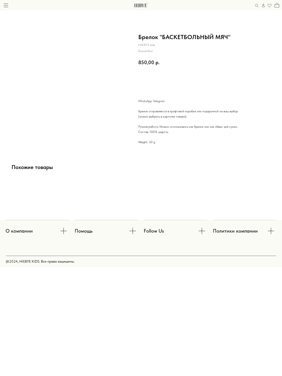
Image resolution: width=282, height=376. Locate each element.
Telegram (159, 101)
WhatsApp (145, 101)
